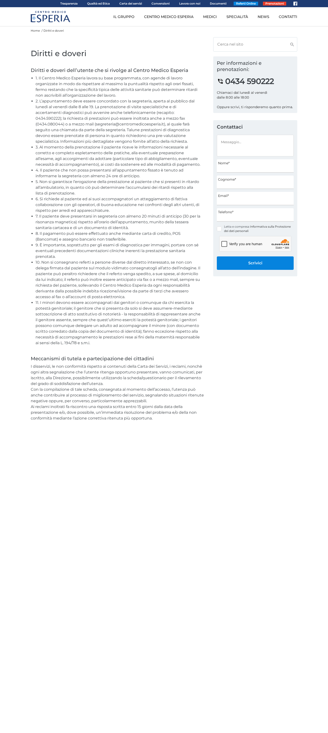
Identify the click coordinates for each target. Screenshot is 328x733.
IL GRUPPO (123, 16)
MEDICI (210, 16)
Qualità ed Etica (98, 3)
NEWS (263, 16)
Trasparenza (69, 3)
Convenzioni (161, 3)
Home (35, 30)
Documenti (218, 3)
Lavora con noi (189, 3)
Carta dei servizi (130, 3)
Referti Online (246, 3)
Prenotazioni (274, 3)
